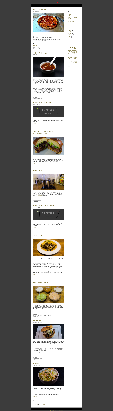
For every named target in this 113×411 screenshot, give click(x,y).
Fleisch (72, 53)
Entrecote (69, 53)
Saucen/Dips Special (40, 282)
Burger (76, 50)
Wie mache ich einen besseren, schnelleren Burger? (44, 132)
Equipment (70, 33)
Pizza (40, 48)
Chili (74, 51)
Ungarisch (42, 98)
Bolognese (69, 50)
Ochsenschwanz (72, 58)
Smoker (41, 358)
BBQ (35, 358)
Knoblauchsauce (71, 21)
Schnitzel (49, 277)
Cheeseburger (72, 51)
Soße (50, 315)
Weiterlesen (35, 45)
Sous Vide (70, 63)
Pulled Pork (37, 321)
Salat (46, 399)
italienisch (35, 48)
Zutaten (38, 47)
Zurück (35, 404)
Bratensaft (73, 50)
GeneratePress (62, 408)
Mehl (38, 48)
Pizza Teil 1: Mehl (39, 10)
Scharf (69, 62)
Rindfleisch (38, 98)
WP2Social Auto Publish (53, 410)
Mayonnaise (45, 315)
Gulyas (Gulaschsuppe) (41, 53)
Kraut (44, 399)
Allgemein (69, 30)
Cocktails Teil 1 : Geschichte (43, 205)
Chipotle (38, 315)
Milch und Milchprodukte (72, 17)
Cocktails (35, 200)
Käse (69, 57)
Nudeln (69, 58)
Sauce (48, 315)
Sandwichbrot (69, 61)
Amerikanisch (36, 399)
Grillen (74, 53)
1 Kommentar (36, 201)
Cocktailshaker (38, 170)
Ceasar (35, 315)
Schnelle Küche (46, 277)
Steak (75, 63)
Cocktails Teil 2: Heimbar (42, 103)
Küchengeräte (73, 57)
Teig (42, 48)
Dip (40, 315)
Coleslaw (36, 364)
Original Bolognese (71, 15)
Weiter (44, 404)
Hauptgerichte (36, 277)
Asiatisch (70, 48)
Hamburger (72, 54)
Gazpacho (70, 14)
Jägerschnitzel (38, 235)
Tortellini (69, 66)
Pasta (75, 58)
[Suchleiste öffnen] (68, 5)
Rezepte (35, 47)
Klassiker (74, 55)
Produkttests (39, 200)
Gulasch (35, 98)
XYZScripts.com (61, 410)
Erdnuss (42, 315)
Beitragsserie (39, 195)
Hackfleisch (69, 54)
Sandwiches (72, 61)
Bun (74, 50)
